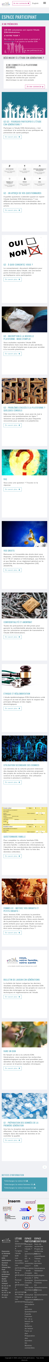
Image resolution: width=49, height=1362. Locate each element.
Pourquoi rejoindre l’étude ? (28, 1246)
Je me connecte (20, 3)
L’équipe (18, 1297)
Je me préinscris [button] (32, 50)
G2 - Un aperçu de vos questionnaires (22, 193)
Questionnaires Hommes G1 (40, 1290)
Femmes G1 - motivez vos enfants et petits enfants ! (21, 909)
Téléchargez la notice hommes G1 (19, 1188)
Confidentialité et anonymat (18, 622)
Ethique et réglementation (17, 693)
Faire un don (10, 1051)
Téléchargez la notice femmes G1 (18, 1184)
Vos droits (9, 550)
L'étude (18, 1238)
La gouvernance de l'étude (20, 1292)
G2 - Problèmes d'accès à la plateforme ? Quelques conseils (24, 409)
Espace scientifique (40, 1240)
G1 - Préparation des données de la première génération (21, 1124)
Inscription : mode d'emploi (29, 1270)
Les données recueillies (19, 1260)
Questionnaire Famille (15, 836)
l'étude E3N (9, 41)
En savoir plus (13, 137)
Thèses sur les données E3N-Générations (39, 1263)
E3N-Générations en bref (20, 1243)
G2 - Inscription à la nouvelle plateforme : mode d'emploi (19, 337)
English (35, 3)
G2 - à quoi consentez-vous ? (18, 264)
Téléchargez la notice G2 (15, 1181)
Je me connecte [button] (34, 87)
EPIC (36, 1278)
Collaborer (38, 1299)
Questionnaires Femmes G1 (40, 1282)
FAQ (5, 479)
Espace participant (31, 1240)
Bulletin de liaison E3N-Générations (22, 979)
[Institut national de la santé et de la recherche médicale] (14, 1202)
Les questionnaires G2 (31, 1253)
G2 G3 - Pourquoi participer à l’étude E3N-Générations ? (22, 123)
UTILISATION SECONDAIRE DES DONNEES (21, 765)
